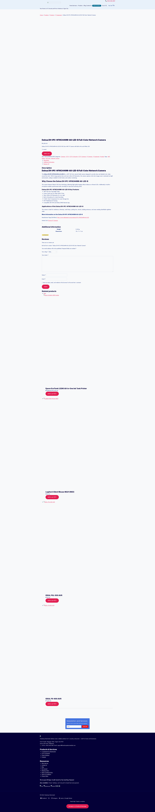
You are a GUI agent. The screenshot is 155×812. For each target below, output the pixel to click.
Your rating (45, 252)
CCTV (67, 156)
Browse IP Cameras (53, 220)
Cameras (63, 156)
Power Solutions (45, 755)
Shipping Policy (45, 770)
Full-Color (48, 158)
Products (102, 156)
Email (44, 279)
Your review (45, 255)
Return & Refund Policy (47, 772)
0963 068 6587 (111, 1)
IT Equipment (96, 156)
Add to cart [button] (50, 394)
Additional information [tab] (49, 162)
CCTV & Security (73, 156)
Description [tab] (46, 160)
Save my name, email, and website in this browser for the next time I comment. (62, 282)
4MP (109, 156)
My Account (44, 769)
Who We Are (45, 763)
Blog (85, 5)
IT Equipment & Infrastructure (49, 751)
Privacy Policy (45, 776)
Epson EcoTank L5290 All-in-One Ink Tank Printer (66, 388)
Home (71, 5)
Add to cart (47, 153)
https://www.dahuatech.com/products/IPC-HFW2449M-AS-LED (73, 217)
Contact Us (89, 5)
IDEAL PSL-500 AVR (54, 595)
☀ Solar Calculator (96, 5)
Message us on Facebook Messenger (77, 806)
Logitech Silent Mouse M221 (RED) (60, 492)
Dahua (43, 158)
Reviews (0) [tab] (46, 164)
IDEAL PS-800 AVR (53, 699)
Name (44, 275)
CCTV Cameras (82, 156)
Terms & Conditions (46, 774)
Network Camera (55, 158)
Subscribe (85, 726)
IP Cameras (89, 156)
